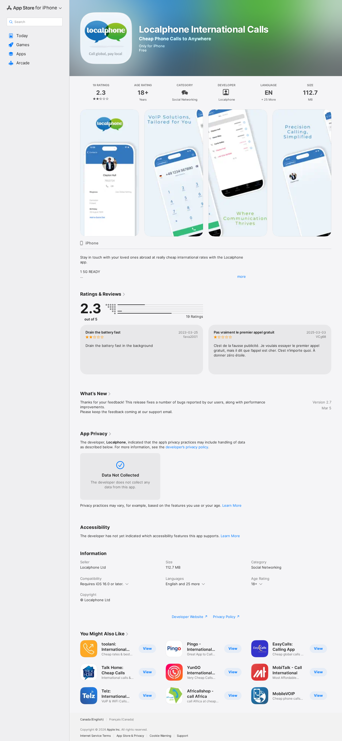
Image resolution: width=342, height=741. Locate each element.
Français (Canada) (121, 719)
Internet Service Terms (95, 735)
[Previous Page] (75, 172)
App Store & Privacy (130, 735)
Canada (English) (92, 719)
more (241, 276)
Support (182, 735)
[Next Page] (336, 172)
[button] (34, 36)
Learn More (232, 505)
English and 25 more (183, 584)
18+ (254, 584)
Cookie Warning (160, 735)
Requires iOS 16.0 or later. (101, 584)
